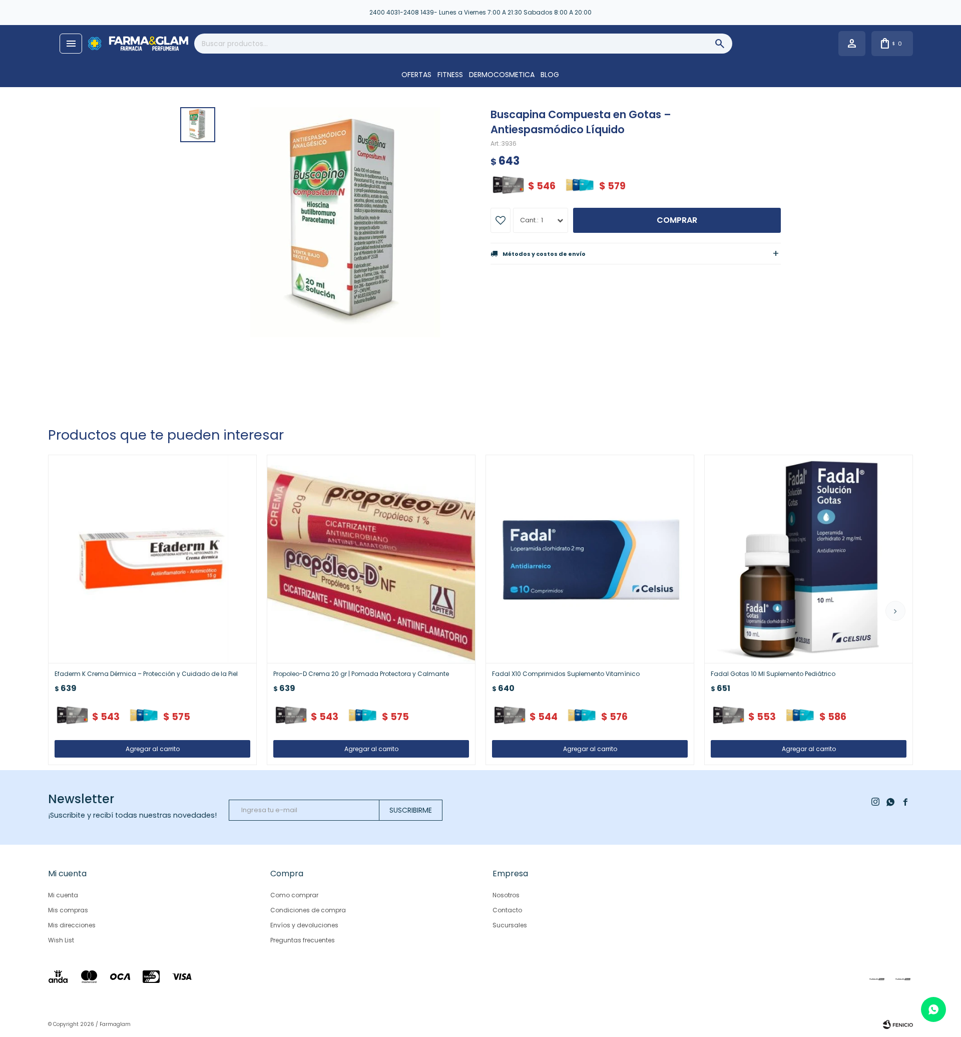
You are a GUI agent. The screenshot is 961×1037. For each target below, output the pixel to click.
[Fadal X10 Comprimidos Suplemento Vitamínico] (590, 559)
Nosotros (506, 895)
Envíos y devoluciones (304, 925)
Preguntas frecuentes (302, 940)
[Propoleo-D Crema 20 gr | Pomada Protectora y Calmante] (371, 559)
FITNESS (450, 75)
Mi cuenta (63, 895)
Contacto (507, 910)
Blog (550, 75)
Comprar (677, 220)
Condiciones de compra (308, 910)
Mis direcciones (72, 925)
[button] (895, 610)
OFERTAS (416, 75)
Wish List (61, 940)
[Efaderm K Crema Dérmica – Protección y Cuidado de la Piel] (152, 559)
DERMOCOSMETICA (502, 75)
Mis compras (68, 910)
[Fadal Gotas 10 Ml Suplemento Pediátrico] (808, 559)
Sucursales (510, 925)
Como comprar (294, 895)
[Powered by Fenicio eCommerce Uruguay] (898, 1024)
